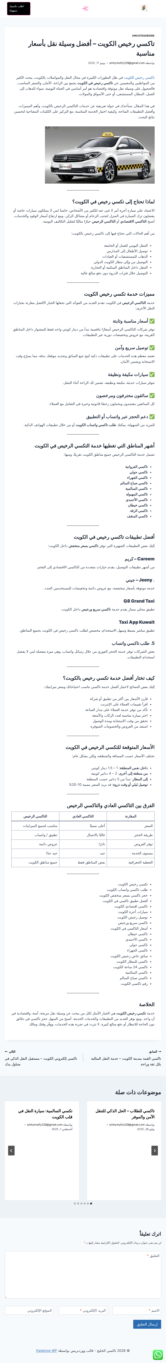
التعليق (153, 1256)
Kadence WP (46, 1351)
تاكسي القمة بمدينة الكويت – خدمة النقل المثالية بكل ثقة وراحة (126, 1058)
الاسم (154, 1310)
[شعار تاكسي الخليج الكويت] (143, 7)
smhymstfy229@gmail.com (127, 63)
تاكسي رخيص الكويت (139, 77)
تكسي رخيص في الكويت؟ (98, 202)
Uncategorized (143, 35)
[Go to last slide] (154, 1150)
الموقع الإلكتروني (39, 1310)
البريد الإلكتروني (93, 1310)
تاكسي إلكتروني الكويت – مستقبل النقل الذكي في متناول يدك (41, 1058)
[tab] (91, 1204)
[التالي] (11, 1150)
